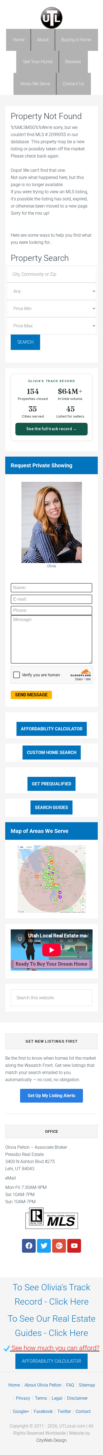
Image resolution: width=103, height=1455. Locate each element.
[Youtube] (74, 1246)
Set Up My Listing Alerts (51, 1095)
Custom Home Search (51, 752)
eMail (10, 1178)
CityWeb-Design (51, 1440)
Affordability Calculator (51, 728)
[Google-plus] (59, 1246)
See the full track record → (51, 429)
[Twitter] (44, 1246)
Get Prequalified (51, 783)
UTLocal (51, 18)
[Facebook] (29, 1246)
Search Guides (51, 807)
